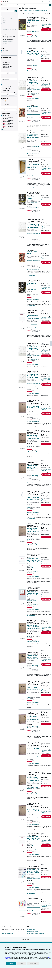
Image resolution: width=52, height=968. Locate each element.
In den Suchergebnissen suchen (8, 9)
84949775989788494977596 (33, 878)
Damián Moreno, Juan (34, 318)
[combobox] (28, 5)
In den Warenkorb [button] (46, 29)
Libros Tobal (34, 31)
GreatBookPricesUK (35, 146)
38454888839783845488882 (33, 907)
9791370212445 (34, 324)
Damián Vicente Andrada (33, 900)
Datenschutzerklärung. (13, 959)
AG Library (33, 571)
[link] (50, 14)
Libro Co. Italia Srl (35, 292)
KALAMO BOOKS (34, 65)
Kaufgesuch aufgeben (7, 933)
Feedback (50, 343)
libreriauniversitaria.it (32, 207)
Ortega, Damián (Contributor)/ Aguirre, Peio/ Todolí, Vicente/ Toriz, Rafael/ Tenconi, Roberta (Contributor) (33, 227)
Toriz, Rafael (34, 83)
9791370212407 (34, 845)
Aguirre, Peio (30, 82)
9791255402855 (34, 202)
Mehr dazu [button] (3, 129)
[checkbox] (1, 16)
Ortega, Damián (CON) (32, 80)
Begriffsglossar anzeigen (32, 931)
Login (47, 1)
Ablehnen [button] (21, 963)
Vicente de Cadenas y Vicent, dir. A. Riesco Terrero (33, 779)
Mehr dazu (3, 44)
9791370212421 (34, 567)
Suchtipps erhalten (31, 929)
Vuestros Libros (34, 882)
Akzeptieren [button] (10, 963)
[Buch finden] (50, 5)
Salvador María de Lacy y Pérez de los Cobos (33, 750)
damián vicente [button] (27, 10)
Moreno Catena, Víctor (32, 315)
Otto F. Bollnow (31, 164)
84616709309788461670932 (33, 27)
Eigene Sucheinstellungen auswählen (35, 933)
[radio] (1, 52)
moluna (32, 910)
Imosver (32, 263)
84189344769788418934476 (33, 89)
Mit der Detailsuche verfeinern (40, 10)
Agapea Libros (34, 327)
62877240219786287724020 (33, 61)
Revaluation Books (35, 236)
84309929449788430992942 (33, 600)
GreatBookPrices (34, 93)
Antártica (33, 117)
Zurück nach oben (26, 939)
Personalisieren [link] (33, 963)
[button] (21, 14)
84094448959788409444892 (33, 114)
